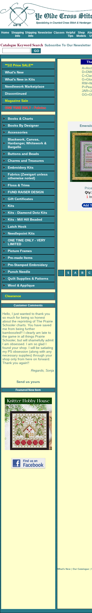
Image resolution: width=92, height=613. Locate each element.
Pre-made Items (20, 258)
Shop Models (81, 34)
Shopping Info (17, 34)
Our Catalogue (81, 569)
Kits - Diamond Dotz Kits (27, 212)
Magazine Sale (16, 101)
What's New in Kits (20, 79)
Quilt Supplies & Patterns (28, 278)
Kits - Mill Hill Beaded (25, 219)
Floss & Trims (19, 185)
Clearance (13, 296)
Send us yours (28, 382)
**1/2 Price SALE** (19, 65)
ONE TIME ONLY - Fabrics (25, 108)
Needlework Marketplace (24, 86)
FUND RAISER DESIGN (26, 192)
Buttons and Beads (23, 154)
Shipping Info (31, 34)
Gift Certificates (20, 199)
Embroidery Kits (20, 167)
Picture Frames (20, 251)
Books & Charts (20, 118)
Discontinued (16, 93)
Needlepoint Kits (21, 233)
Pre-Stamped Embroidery (28, 265)
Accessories (18, 132)
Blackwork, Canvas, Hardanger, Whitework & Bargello (27, 143)
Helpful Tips (70, 34)
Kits (11, 206)
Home (5, 32)
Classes (59, 32)
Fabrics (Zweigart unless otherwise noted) (28, 176)
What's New (14, 72)
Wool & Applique (21, 285)
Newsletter (45, 32)
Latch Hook (17, 226)
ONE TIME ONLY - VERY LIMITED (26, 242)
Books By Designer (23, 125)
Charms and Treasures (26, 161)
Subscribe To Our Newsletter (68, 45)
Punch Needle (19, 272)
